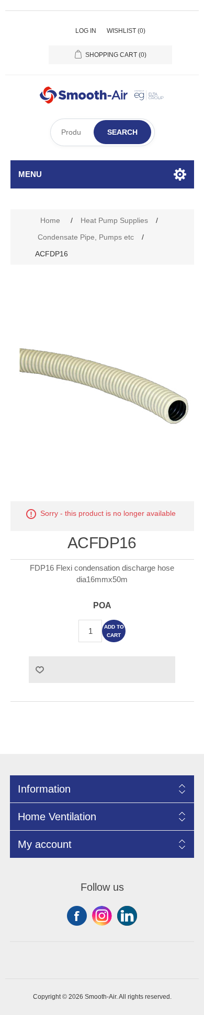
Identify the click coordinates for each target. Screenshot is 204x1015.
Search (122, 132)
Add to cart (114, 631)
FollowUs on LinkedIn (127, 916)
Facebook (77, 916)
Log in (85, 30)
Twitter (102, 916)
